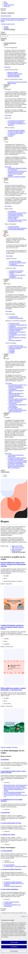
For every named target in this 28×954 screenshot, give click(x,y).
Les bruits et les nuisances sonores (17, 262)
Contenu (6, 3)
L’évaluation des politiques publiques (17, 457)
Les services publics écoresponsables (17, 399)
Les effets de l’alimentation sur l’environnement (15, 388)
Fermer (2, 32)
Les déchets (11, 352)
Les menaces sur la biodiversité (15, 122)
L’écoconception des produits (16, 345)
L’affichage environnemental (16, 329)
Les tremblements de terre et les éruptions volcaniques (15, 216)
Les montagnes (11, 134)
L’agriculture (12, 351)
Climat (5, 137)
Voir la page (7, 67)
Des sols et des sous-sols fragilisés (16, 130)
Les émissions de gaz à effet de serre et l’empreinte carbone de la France (17, 171)
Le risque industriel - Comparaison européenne (15, 866)
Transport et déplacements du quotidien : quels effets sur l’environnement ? (15, 402)
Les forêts (10, 136)
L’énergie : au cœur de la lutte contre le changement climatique (18, 347)
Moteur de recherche (9, 4)
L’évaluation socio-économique (15, 459)
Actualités (6, 28)
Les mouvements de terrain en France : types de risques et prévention (17, 213)
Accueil (5, 475)
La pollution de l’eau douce (16, 278)
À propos (6, 26)
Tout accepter (16, 943)
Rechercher (3, 13)
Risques (6, 178)
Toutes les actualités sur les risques (9, 747)
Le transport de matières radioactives (13, 886)
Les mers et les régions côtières (15, 133)
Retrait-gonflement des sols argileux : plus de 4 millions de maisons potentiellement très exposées (15, 789)
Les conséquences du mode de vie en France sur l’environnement (17, 385)
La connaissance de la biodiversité (16, 120)
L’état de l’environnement (10, 43)
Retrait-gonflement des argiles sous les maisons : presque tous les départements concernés (13, 564)
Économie (6, 279)
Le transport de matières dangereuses (13, 882)
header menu (11, 13)
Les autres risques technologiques (16, 229)
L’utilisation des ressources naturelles (18, 327)
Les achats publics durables (15, 408)
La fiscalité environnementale (16, 318)
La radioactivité (13, 264)
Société (6, 354)
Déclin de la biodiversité (13, 76)
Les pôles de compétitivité (15, 340)
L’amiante (11, 273)
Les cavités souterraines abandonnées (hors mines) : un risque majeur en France (14, 792)
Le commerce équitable (14, 330)
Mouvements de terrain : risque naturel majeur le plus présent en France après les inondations (15, 785)
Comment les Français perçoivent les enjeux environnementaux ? (17, 411)
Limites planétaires (13, 407)
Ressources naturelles (13, 72)
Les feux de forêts (12, 218)
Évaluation (6, 413)
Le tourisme (11, 350)
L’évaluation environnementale (15, 463)
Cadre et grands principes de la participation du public (16, 394)
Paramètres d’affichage (9, 29)
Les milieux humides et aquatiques (16, 131)
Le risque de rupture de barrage (11, 902)
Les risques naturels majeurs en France (17, 220)
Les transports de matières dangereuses (17, 228)
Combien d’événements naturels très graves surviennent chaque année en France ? (12, 627)
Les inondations (12, 211)
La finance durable (13, 316)
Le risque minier (8, 903)
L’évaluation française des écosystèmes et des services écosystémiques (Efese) (17, 461)
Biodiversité (7, 84)
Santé (5, 231)
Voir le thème (8, 115)
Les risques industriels (13, 226)
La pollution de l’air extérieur (16, 270)
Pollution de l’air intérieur (15, 272)
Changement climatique (13, 75)
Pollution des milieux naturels (15, 73)
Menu (5, 2)
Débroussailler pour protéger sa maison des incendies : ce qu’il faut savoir (13, 689)
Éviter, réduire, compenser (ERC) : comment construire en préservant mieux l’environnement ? (16, 466)
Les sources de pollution (15, 261)
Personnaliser (17, 951)
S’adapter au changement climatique (17, 176)
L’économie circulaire (14, 323)
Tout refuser (16, 947)
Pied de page (7, 6)
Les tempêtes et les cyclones (15, 221)
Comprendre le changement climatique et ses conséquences (17, 169)
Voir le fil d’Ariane (5, 472)
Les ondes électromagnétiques (16, 265)
